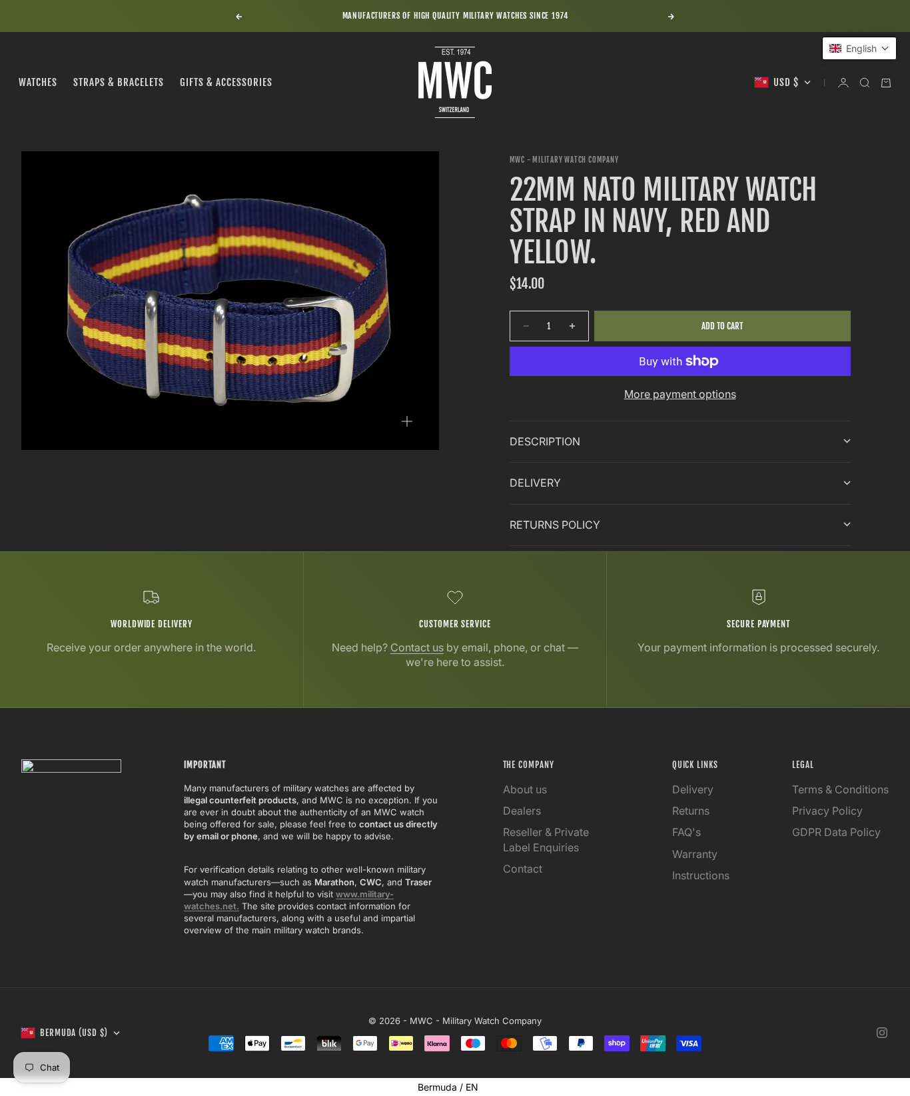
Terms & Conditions (840, 789)
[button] (859, 48)
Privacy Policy (827, 810)
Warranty (694, 854)
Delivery (692, 789)
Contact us (417, 647)
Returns (690, 810)
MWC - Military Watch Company (564, 160)
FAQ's (686, 832)
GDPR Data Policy (836, 832)
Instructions (700, 875)
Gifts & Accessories (226, 82)
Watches (38, 82)
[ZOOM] (407, 421)
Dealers (522, 810)
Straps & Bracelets (118, 82)
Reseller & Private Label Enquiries (546, 839)
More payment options (680, 394)
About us (525, 789)
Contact (522, 868)
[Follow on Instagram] (882, 1032)
